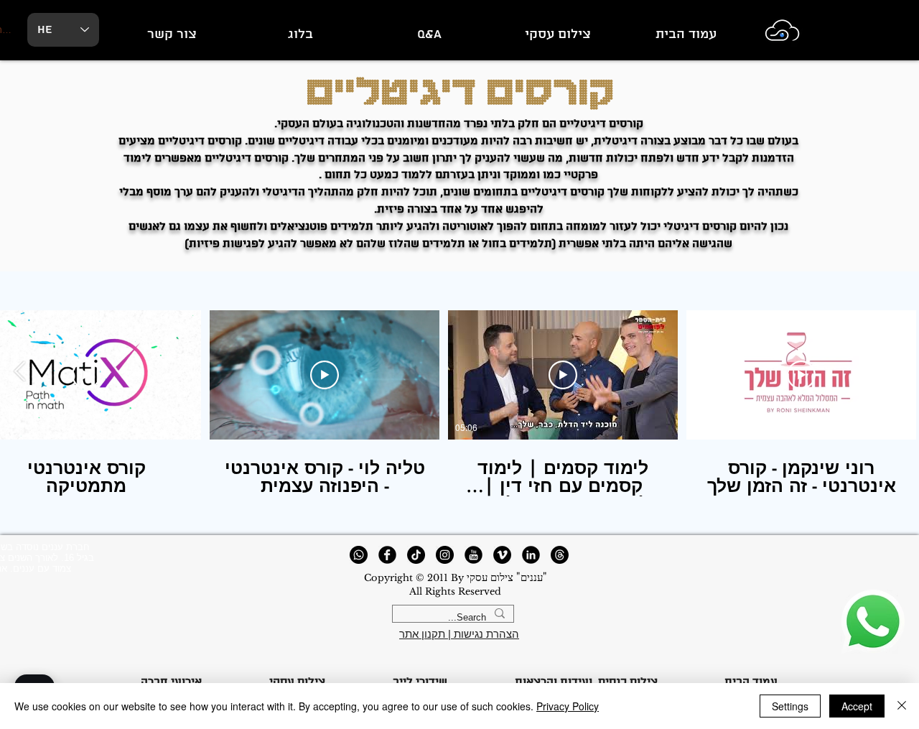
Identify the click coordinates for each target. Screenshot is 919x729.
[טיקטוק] (416, 555)
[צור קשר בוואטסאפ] (359, 555)
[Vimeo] (502, 555)
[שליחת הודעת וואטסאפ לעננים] (873, 622)
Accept (856, 706)
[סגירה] (901, 706)
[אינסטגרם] (445, 555)
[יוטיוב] (473, 555)
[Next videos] (19, 372)
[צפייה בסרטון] (801, 375)
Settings (790, 706)
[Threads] (560, 555)
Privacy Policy (567, 706)
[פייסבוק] (387, 555)
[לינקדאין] (531, 555)
